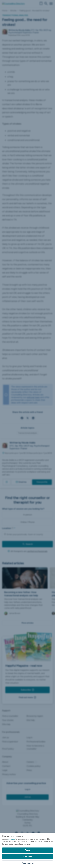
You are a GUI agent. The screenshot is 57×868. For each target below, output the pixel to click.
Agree (27, 850)
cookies (11, 839)
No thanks (27, 856)
